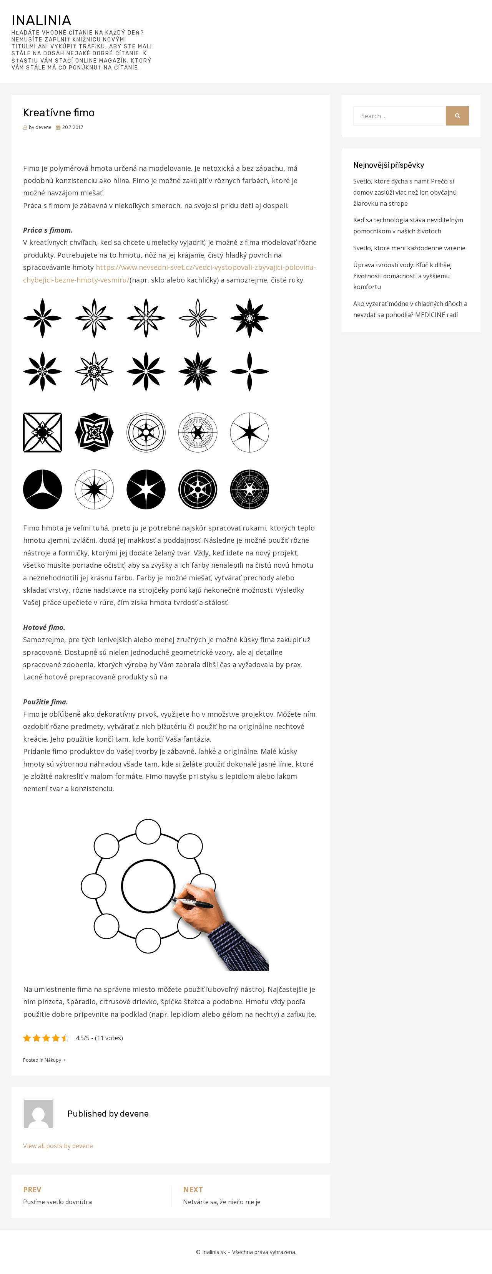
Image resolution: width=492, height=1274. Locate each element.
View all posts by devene (58, 1146)
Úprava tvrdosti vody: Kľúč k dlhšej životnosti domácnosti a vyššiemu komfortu (402, 276)
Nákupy (53, 1060)
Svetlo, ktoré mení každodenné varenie (409, 248)
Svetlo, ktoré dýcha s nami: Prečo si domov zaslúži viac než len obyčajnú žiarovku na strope (405, 192)
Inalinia (41, 20)
